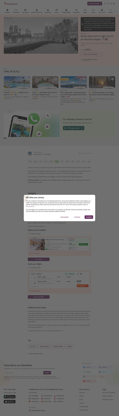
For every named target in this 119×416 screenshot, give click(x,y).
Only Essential (64, 217)
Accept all (89, 217)
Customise (77, 217)
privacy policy (30, 206)
